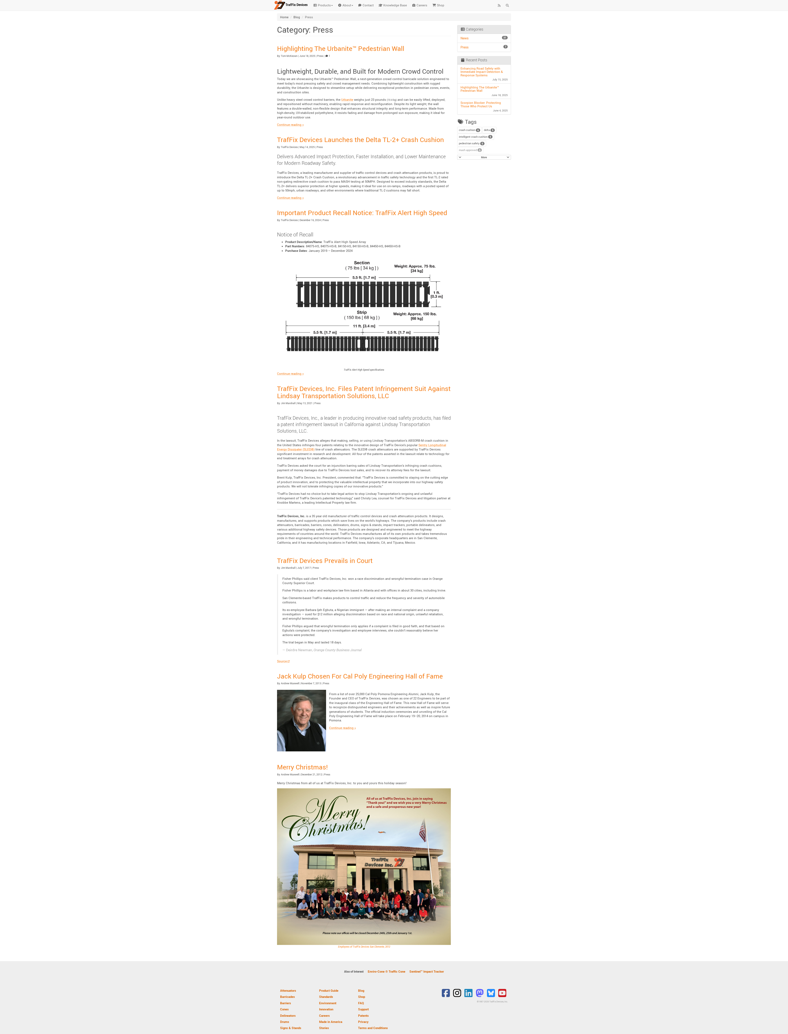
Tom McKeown (289, 55)
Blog (296, 17)
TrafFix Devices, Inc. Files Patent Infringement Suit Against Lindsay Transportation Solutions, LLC (364, 392)
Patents (363, 1015)
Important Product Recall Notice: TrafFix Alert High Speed (362, 212)
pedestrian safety (471, 143)
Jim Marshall (288, 403)
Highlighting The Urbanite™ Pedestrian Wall (340, 48)
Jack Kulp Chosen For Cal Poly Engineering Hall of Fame (360, 676)
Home (284, 17)
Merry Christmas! (302, 766)
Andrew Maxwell (290, 683)
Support (363, 1009)
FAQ (361, 1003)
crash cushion (469, 130)
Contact (368, 5)
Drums (284, 1022)
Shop (440, 5)
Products (324, 5)
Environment (327, 1003)
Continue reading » (290, 125)
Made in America (330, 1022)
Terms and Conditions (373, 1028)
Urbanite (347, 99)
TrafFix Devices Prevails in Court (325, 560)
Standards (326, 997)
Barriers (285, 1003)
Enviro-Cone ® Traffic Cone (386, 971)
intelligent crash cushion (475, 137)
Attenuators (288, 990)
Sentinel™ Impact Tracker (426, 971)
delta (488, 130)
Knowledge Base (395, 5)
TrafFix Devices (289, 147)
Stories (324, 1028)
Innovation (326, 1009)
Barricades (287, 997)
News (483, 38)
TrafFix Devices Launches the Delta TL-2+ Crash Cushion (360, 139)
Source (282, 661)
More (484, 157)
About (346, 5)
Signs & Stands (290, 1028)
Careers (421, 5)
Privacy (363, 1022)
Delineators (288, 1015)
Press (320, 55)
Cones (284, 1009)
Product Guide (328, 990)
